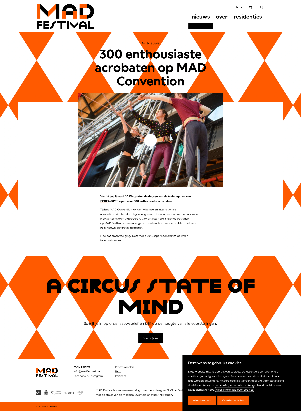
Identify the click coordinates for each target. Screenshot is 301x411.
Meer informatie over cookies (234, 389)
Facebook (80, 376)
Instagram (96, 376)
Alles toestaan (202, 400)
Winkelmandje (250, 7)
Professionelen (124, 367)
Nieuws (201, 17)
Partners (120, 376)
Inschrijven (150, 338)
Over (221, 17)
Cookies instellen (233, 400)
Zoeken (261, 7)
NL (238, 7)
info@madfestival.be (87, 371)
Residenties (248, 17)
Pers (118, 371)
